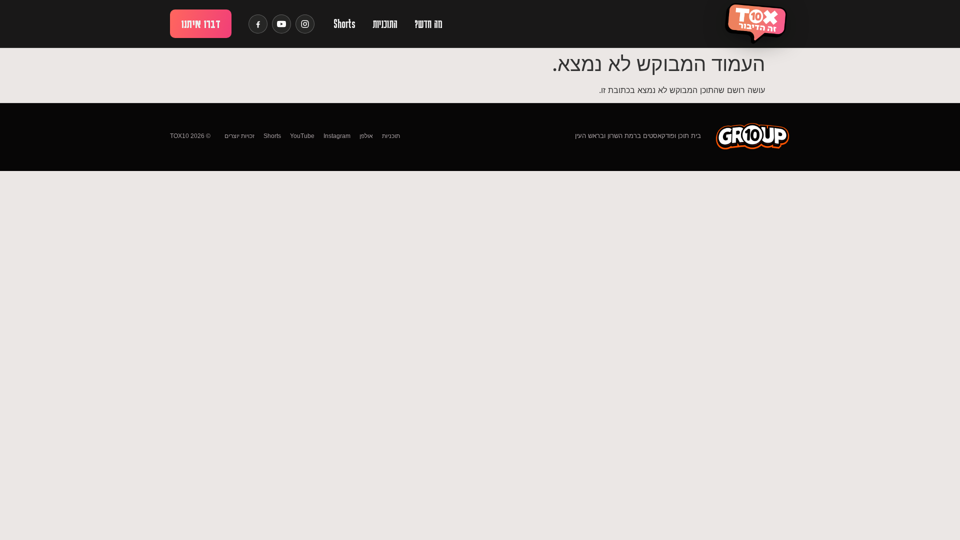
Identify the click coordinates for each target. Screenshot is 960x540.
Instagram (337, 136)
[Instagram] (305, 24)
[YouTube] (281, 24)
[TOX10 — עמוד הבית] (755, 24)
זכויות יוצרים (239, 136)
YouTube (302, 136)
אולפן (366, 136)
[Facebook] (258, 24)
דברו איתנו (200, 24)
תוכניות (391, 136)
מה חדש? (428, 24)
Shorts (345, 24)
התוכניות (385, 24)
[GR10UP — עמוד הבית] (752, 136)
